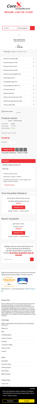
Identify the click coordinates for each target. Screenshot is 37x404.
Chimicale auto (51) (9, 78)
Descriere (5, 161)
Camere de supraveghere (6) (12, 74)
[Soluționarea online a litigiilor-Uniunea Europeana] (17, 274)
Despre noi (4, 328)
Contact (3, 351)
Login (15, 41)
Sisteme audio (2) (8, 93)
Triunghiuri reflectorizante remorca (18, 201)
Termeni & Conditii (6, 345)
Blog (2, 331)
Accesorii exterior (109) (10, 62)
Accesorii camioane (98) (10, 58)
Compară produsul (24, 211)
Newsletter (4, 361)
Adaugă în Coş (8, 149)
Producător (7, 51)
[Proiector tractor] (18, 111)
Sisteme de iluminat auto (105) (12, 97)
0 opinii (10, 120)
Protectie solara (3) (9, 89)
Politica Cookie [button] (12, 395)
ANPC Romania (6, 374)
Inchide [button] (32, 388)
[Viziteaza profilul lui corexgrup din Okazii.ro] (9, 281)
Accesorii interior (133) (10, 66)
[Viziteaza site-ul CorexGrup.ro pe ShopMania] (22, 281)
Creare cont (22, 41)
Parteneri (4, 341)
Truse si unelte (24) (9, 105)
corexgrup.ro (24, 308)
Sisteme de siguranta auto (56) (12, 101)
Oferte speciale (6, 367)
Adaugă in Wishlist (13, 211)
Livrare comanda (6, 338)
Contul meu (4, 383)
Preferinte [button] (10, 401)
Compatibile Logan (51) (10, 82)
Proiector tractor (22, 51)
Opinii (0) (5, 169)
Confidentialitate (6, 335)
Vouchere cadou (6, 364)
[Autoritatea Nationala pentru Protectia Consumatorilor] (18, 272)
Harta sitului (5, 371)
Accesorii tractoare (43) (10, 70)
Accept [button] (26, 401)
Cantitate (4, 142)
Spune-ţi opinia (17, 120)
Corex (13, 51)
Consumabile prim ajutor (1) (11, 85)
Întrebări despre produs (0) (11, 165)
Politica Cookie (5, 348)
